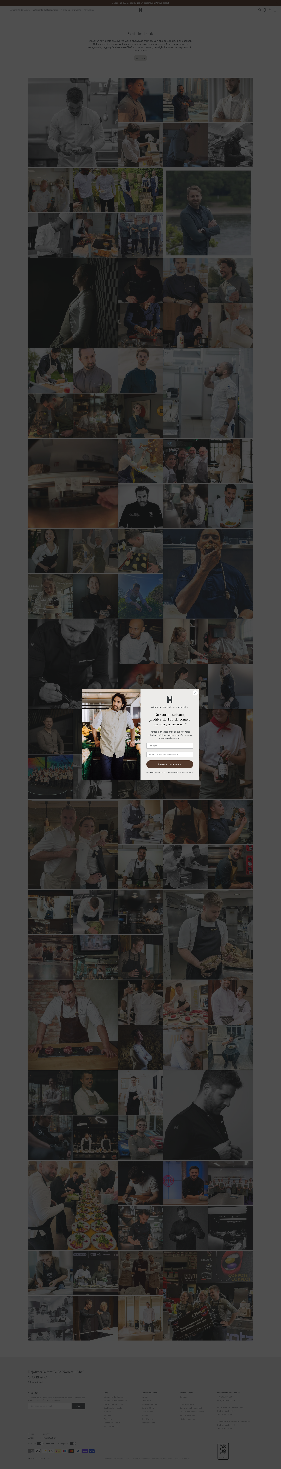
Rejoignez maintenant (170, 764)
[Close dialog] (195, 692)
